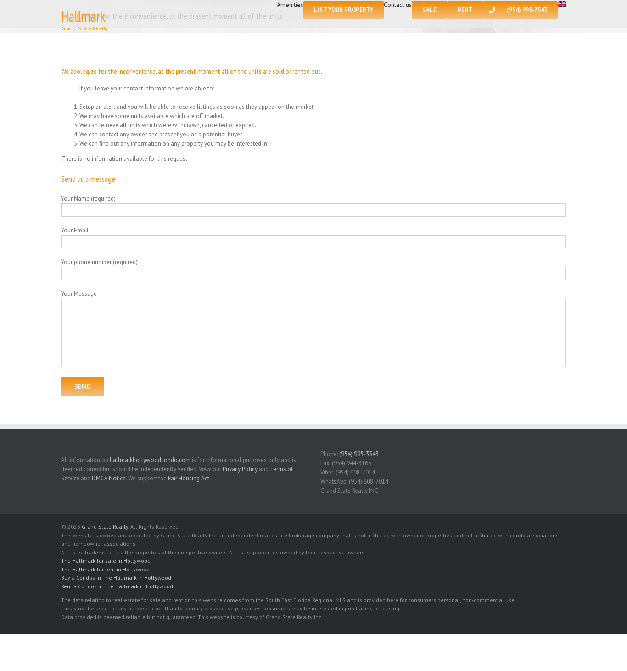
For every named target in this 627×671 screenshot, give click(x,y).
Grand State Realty (105, 526)
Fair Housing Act (188, 478)
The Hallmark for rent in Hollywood (105, 569)
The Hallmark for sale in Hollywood (106, 560)
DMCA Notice (109, 478)
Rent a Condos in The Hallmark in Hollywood (117, 586)
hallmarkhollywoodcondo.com (150, 460)
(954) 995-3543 (359, 454)
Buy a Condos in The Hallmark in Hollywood (116, 577)
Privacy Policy (240, 469)
